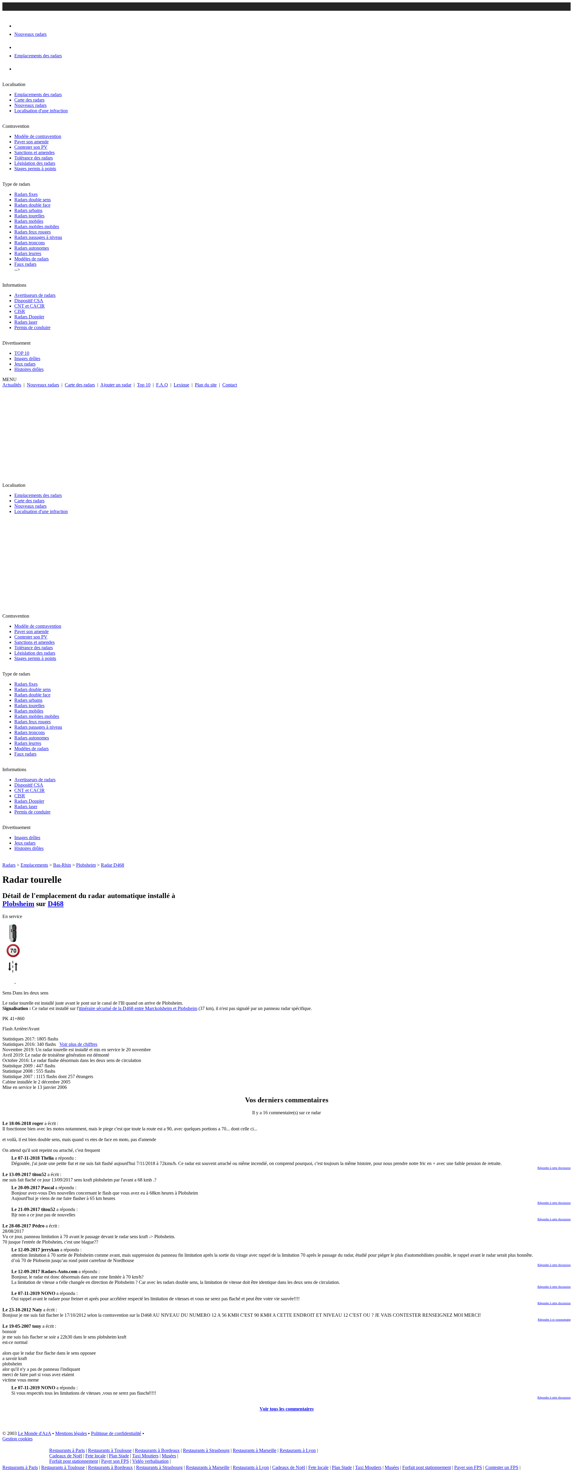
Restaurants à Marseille (254, 1450)
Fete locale (95, 1455)
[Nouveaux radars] (19, 25)
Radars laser (25, 322)
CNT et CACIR (29, 306)
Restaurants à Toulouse (110, 1450)
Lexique (181, 384)
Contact (229, 384)
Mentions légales (71, 1433)
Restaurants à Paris (67, 1450)
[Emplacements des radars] (19, 47)
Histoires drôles (29, 369)
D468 (56, 904)
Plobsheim (86, 865)
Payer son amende (31, 141)
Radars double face (32, 205)
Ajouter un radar (115, 384)
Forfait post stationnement (73, 1461)
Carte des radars (29, 99)
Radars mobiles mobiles (36, 226)
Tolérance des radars (33, 157)
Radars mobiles (28, 221)
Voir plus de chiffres (78, 1044)
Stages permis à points (35, 168)
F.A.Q (162, 384)
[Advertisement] (286, 432)
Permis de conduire (32, 327)
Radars (9, 865)
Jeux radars (25, 363)
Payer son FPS (115, 1461)
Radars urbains (28, 210)
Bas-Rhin (62, 865)
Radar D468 (112, 865)
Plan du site (206, 384)
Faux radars (25, 264)
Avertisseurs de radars (35, 295)
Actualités (11, 384)
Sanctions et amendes (34, 152)
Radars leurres (27, 253)
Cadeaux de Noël (65, 1455)
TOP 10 (21, 353)
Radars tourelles (29, 215)
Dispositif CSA (28, 300)
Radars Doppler (29, 316)
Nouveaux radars (30, 105)
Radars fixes (26, 194)
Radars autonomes (31, 248)
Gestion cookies (17, 1438)
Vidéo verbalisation (150, 1461)
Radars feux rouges (32, 231)
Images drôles (27, 358)
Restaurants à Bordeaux (157, 1450)
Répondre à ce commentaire (554, 1319)
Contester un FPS (501, 1467)
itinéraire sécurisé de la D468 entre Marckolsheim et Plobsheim (138, 1008)
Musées (169, 1455)
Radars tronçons (29, 242)
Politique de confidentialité (116, 1433)
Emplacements (34, 865)
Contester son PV (30, 147)
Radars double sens (32, 199)
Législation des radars (34, 163)
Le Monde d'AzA (34, 1433)
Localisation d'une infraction (41, 110)
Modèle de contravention (37, 136)
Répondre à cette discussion (554, 1167)
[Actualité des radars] (29, 68)
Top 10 (143, 384)
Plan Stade (119, 1455)
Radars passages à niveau (38, 237)
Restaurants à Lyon (298, 1450)
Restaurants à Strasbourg (206, 1450)
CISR (19, 311)
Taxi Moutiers (145, 1455)
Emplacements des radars (38, 94)
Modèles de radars (31, 258)
